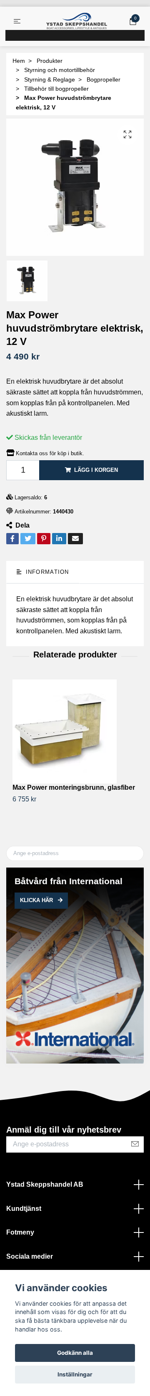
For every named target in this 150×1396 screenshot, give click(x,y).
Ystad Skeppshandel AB (44, 1184)
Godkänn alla (75, 1352)
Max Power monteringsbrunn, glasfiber (73, 787)
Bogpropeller (103, 79)
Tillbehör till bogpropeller (56, 88)
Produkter (49, 60)
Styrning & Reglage (49, 79)
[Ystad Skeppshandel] (76, 21)
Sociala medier (29, 1256)
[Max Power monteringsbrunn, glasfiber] (75, 731)
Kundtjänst (23, 1208)
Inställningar (75, 1374)
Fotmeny (20, 1232)
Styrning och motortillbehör (59, 70)
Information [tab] (46, 572)
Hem (18, 60)
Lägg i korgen (96, 470)
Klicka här (37, 900)
